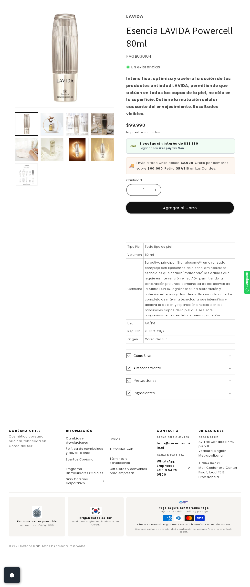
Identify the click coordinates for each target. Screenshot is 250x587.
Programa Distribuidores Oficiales (84, 471)
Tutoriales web (121, 449)
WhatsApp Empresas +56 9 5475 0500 (173, 468)
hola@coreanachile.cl (173, 445)
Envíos (115, 439)
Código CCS (46, 525)
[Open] (12, 575)
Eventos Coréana (80, 459)
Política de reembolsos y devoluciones (84, 451)
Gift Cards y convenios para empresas (128, 471)
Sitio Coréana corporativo (85, 481)
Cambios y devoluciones (77, 440)
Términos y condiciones (120, 461)
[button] (180, 356)
